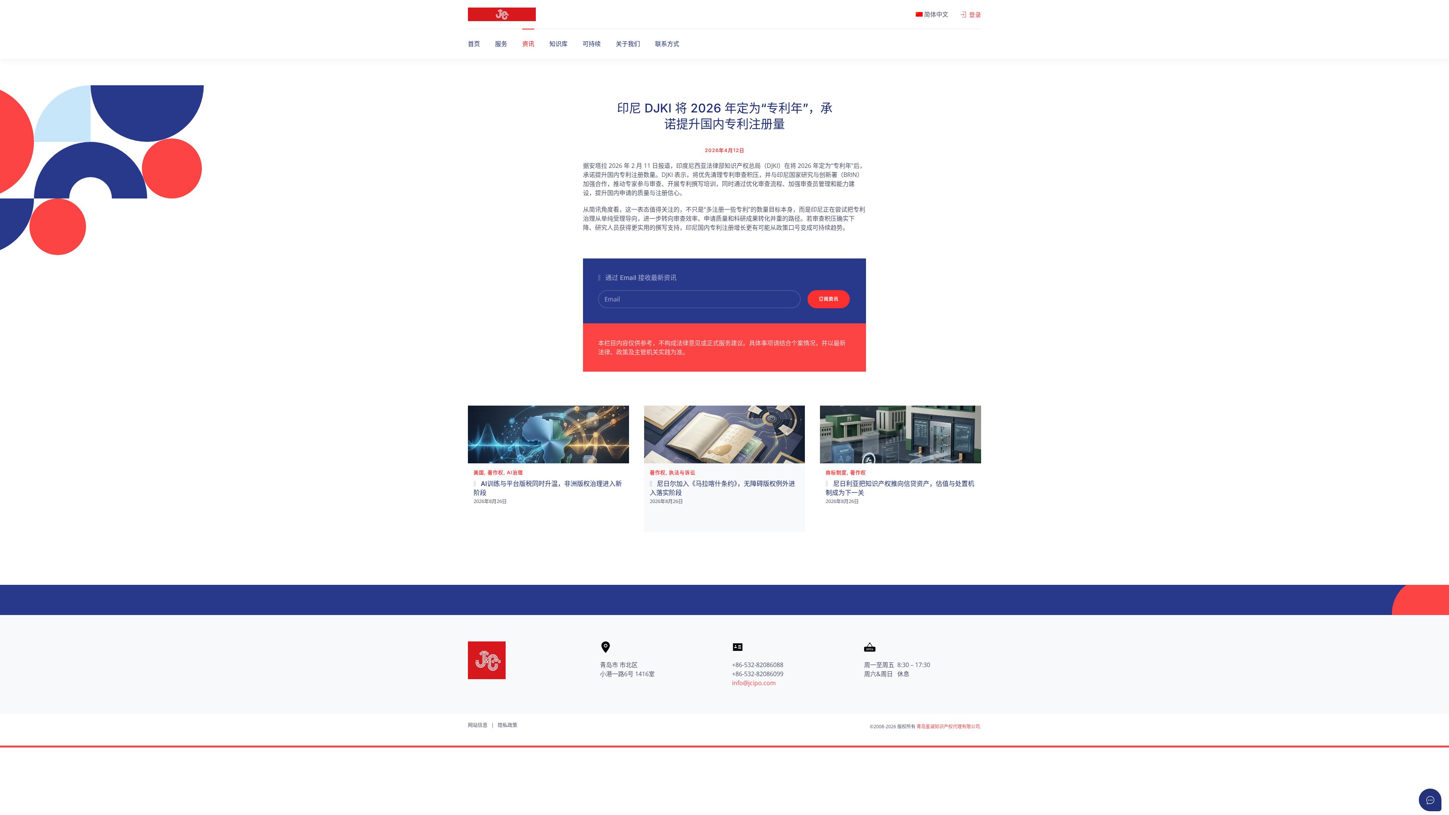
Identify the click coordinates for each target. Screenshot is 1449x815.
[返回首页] (502, 14)
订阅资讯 (828, 299)
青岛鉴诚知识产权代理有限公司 (948, 726)
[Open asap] (1430, 800)
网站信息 (478, 724)
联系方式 (667, 44)
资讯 (528, 44)
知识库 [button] (558, 44)
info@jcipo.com (754, 683)
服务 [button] (501, 44)
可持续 (592, 44)
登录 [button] (975, 15)
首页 (474, 44)
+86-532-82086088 (757, 665)
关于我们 (628, 44)
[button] (932, 14)
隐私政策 (507, 724)
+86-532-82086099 (757, 674)
